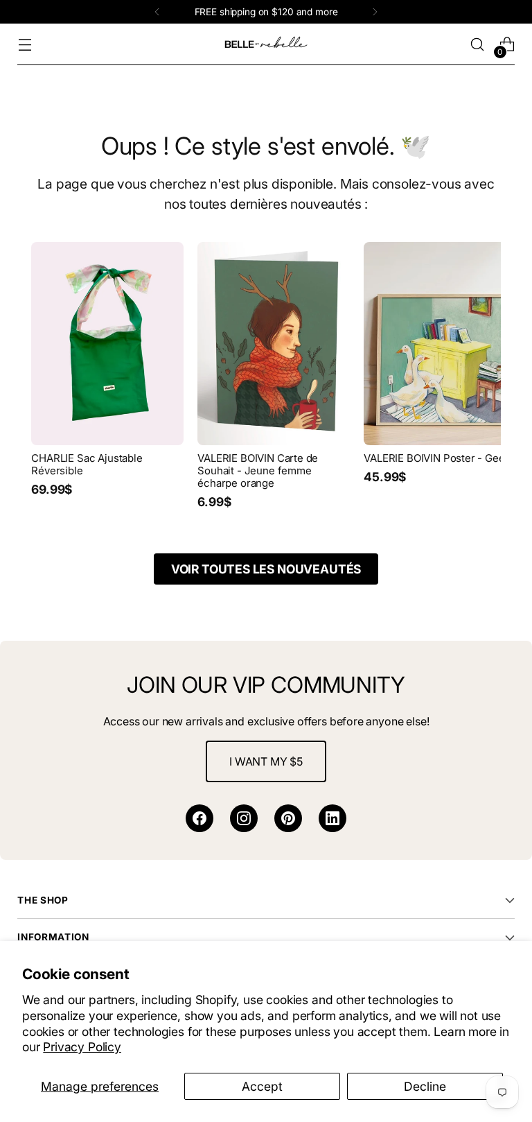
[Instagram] (244, 818)
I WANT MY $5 (266, 761)
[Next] (375, 12)
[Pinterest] (288, 818)
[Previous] (157, 12)
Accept (262, 1086)
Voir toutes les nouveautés (266, 569)
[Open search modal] (477, 45)
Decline (425, 1086)
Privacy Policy (82, 1046)
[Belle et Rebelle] (266, 44)
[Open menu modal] (24, 45)
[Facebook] (199, 818)
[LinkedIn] (332, 818)
